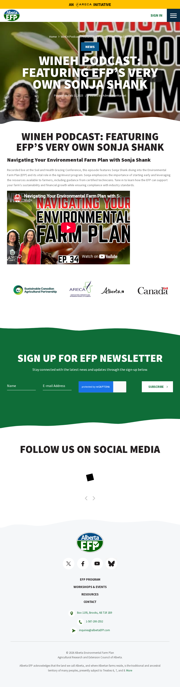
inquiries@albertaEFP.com (94, 630)
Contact (90, 602)
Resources (90, 594)
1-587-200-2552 (94, 621)
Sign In (156, 15)
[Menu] (173, 15)
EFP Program (90, 579)
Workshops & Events (90, 587)
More (129, 670)
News (90, 46)
